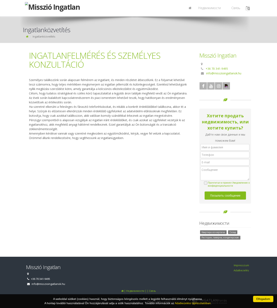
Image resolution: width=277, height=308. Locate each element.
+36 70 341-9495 (217, 69)
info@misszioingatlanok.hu (223, 73)
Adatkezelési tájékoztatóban (193, 303)
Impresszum (241, 265)
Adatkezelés (241, 270)
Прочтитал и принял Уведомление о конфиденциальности (229, 184)
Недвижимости (209, 8)
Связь (235, 8)
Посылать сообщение (225, 195)
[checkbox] (227, 184)
